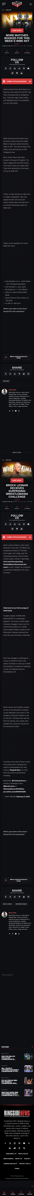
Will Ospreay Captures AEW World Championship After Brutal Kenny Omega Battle (10, 1070)
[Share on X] (10, 374)
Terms (17, 1168)
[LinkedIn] (19, 68)
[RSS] (24, 1148)
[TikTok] (19, 1148)
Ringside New (15, 770)
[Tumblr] (29, 1143)
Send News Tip (11, 1153)
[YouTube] (28, 68)
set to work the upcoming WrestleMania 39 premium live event (14, 564)
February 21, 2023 (23, 797)
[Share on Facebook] (6, 374)
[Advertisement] (17, 227)
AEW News (4, 1065)
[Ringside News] (17, 4)
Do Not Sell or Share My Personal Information (17, 1178)
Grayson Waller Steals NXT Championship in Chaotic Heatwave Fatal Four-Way (8, 1058)
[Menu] (4, 4)
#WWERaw (20, 789)
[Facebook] (6, 68)
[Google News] (15, 68)
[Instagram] (12, 73)
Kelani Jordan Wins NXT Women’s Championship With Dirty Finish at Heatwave (9, 1082)
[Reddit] (21, 73)
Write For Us (23, 1153)
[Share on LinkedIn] (15, 374)
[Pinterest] (24, 68)
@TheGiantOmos (19, 781)
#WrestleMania (9, 789)
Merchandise (8, 1158)
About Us (18, 1158)
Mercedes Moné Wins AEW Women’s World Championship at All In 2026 (10, 1094)
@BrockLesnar (9, 786)
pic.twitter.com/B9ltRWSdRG (14, 792)
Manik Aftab (6, 46)
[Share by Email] (28, 374)
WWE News (17, 30)
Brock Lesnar (7, 904)
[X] (10, 68)
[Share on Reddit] (24, 374)
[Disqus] (17, 1004)
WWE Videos (5, 1053)
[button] (31, 4)
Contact (27, 1158)
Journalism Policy (10, 1163)
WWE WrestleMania (21, 904)
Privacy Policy (25, 1163)
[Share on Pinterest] (19, 374)
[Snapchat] (17, 73)
